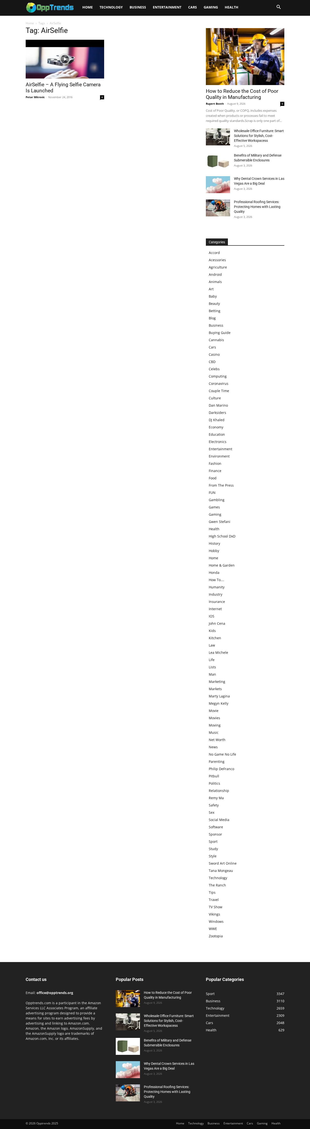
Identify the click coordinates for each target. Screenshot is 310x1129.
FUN (212, 492)
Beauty (214, 303)
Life (212, 659)
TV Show (215, 907)
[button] (278, 7)
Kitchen (215, 638)
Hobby (214, 550)
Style (213, 856)
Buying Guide (220, 332)
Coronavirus (218, 383)
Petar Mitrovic (35, 97)
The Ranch (217, 885)
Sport (213, 841)
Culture (215, 398)
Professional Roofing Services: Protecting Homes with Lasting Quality (257, 206)
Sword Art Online (223, 863)
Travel (214, 899)
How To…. (216, 579)
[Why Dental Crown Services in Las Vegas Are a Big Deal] (218, 184)
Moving (215, 725)
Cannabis (216, 340)
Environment (219, 456)
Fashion (215, 463)
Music (213, 732)
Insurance (217, 601)
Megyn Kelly (218, 703)
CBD (212, 361)
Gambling (217, 499)
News (213, 747)
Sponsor (215, 834)
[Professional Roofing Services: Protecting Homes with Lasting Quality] (218, 207)
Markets (215, 689)
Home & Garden (222, 565)
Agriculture (218, 267)
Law (212, 645)
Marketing (217, 681)
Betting (214, 310)
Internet (215, 609)
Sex (211, 812)
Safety (214, 805)
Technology (111, 7)
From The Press (221, 485)
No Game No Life (222, 754)
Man (212, 674)
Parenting (217, 761)
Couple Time (219, 390)
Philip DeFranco (221, 768)
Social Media (219, 819)
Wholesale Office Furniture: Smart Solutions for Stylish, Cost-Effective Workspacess (259, 135)
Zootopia (216, 936)
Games (214, 507)
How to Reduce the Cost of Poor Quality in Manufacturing (242, 94)
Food (213, 478)
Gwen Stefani (219, 521)
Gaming (211, 7)
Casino (214, 354)
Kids (212, 630)
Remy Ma (216, 798)
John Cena (217, 623)
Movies (214, 718)
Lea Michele (218, 652)
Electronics (217, 441)
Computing (218, 376)
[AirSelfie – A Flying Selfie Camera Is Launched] (65, 59)
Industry (215, 594)
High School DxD (222, 536)
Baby (213, 296)
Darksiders (217, 412)
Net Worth (217, 739)
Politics (214, 783)
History (214, 543)
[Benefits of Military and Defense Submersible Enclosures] (218, 161)
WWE (213, 928)
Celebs (214, 369)
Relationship (219, 790)
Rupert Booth (215, 103)
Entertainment (167, 7)
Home (87, 7)
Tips (212, 892)
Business (138, 7)
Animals (215, 281)
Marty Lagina (219, 696)
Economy (216, 427)
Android (215, 274)
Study (213, 848)
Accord (214, 252)
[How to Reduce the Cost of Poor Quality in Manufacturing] (245, 56)
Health (231, 7)
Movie (213, 710)
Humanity (217, 587)
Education (217, 434)
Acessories (217, 260)
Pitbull (214, 776)
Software (216, 827)
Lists (212, 667)
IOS (211, 616)
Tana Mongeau (221, 870)
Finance (215, 470)
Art (211, 289)
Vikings (214, 914)
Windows (216, 921)
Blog (212, 318)
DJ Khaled (217, 420)
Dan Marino (218, 405)
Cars (192, 7)
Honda (214, 572)
